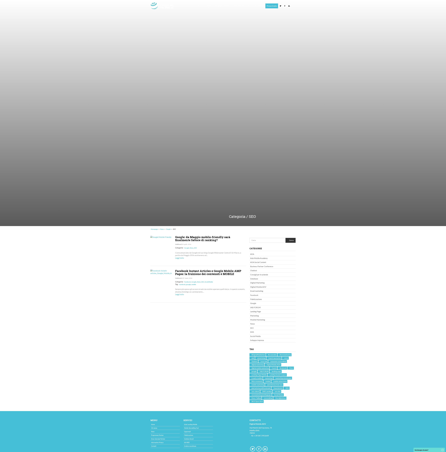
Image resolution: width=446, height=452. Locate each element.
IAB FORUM (255, 307)
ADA (252, 254)
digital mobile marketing (260, 368)
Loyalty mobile (257, 378)
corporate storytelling (278, 361)
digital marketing (258, 365)
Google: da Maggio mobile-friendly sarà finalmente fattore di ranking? (202, 238)
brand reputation (275, 358)
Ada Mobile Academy (259, 258)
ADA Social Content (258, 262)
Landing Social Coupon (278, 375)
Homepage (154, 229)
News (250, 6)
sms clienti (255, 391)
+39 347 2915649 (261, 435)
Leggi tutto (179, 258)
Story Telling (256, 398)
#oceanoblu (272, 355)
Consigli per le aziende (259, 274)
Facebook (187, 282)
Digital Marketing (257, 283)
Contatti (153, 446)
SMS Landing (267, 391)
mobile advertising (280, 381)
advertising (261, 358)
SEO (195, 248)
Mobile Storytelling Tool (191, 428)
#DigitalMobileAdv (258, 355)
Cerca (291, 240)
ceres (286, 358)
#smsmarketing (285, 355)
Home (199, 6)
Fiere (291, 368)
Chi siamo (154, 428)
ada (253, 358)
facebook (182, 284)
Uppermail (187, 432)
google (188, 284)
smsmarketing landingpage (261, 395)
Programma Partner (223, 6)
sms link (277, 391)
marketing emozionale (283, 378)
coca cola (264, 361)
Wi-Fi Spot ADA (257, 401)
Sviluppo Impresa (257, 340)
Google (168, 229)
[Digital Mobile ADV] (162, 6)
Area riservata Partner (158, 439)
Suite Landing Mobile (190, 424)
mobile (194, 284)
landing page (276, 371)
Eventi (274, 368)
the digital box (280, 398)
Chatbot (253, 270)
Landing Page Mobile (259, 375)
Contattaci (259, 6)
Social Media (209, 282)
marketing (268, 378)
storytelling (268, 398)
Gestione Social (189, 439)
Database (254, 279)
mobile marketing (258, 385)
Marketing (254, 316)
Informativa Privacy (157, 442)
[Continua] (244, 262)
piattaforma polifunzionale (261, 388)
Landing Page (255, 311)
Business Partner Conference (261, 266)
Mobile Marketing (257, 320)
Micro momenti (257, 381)
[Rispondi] (236, 262)
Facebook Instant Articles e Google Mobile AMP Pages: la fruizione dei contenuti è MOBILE (208, 272)
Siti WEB (186, 442)
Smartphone (278, 388)
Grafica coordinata (190, 446)
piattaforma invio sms (275, 385)
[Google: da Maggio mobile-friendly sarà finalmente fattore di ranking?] (161, 237)
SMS (252, 332)
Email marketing (256, 291)
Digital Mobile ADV (258, 287)
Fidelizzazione (256, 299)
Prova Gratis (272, 6)
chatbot (254, 361)
